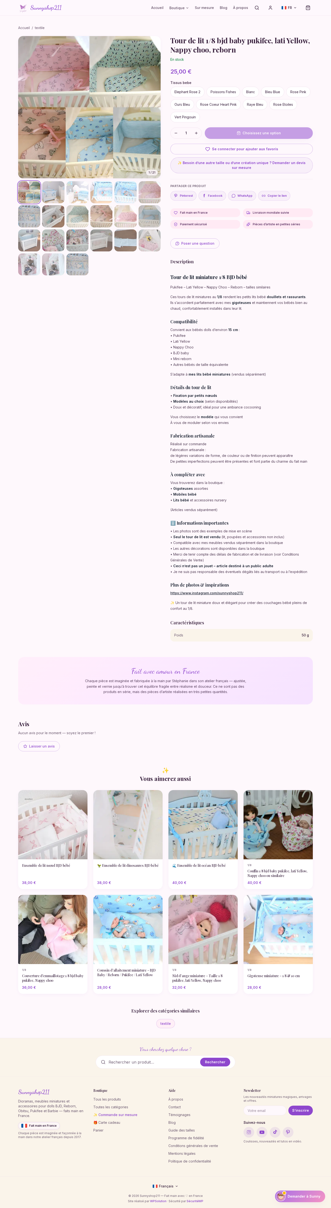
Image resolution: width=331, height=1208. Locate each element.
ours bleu (182, 104)
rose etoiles (283, 104)
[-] (176, 133)
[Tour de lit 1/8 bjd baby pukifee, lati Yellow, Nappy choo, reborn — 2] (53, 192)
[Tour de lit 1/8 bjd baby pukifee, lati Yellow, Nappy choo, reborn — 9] (77, 216)
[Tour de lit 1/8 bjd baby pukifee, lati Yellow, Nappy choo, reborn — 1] (29, 192)
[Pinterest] (288, 1132)
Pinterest (186, 195)
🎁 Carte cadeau (106, 1122)
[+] (196, 133)
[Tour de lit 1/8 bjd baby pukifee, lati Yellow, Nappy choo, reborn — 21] (77, 264)
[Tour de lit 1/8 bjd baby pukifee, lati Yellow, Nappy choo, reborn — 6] (150, 192)
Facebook (213, 195)
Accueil (157, 8)
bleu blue (272, 92)
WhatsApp (244, 195)
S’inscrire (300, 1110)
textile (40, 28)
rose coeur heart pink (218, 104)
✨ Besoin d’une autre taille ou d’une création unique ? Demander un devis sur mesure (242, 165)
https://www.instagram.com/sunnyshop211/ (206, 593)
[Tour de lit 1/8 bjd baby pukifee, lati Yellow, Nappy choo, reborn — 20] (53, 264)
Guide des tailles (181, 1130)
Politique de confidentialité (189, 1161)
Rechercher (215, 1062)
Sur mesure (204, 8)
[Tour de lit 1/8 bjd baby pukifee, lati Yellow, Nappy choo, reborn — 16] (101, 240)
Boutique (177, 8)
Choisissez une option (262, 133)
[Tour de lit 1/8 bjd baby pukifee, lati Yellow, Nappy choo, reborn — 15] (77, 240)
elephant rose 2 (187, 92)
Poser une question (197, 243)
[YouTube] (262, 1132)
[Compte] (270, 8)
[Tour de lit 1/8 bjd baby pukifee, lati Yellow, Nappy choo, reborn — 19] (29, 264)
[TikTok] (275, 1132)
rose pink (298, 92)
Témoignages (179, 1115)
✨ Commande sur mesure (115, 1115)
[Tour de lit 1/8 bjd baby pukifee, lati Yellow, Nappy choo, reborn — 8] (53, 216)
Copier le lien (277, 195)
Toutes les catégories (110, 1107)
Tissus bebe (180, 83)
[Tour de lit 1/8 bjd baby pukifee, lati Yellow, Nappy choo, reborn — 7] (29, 216)
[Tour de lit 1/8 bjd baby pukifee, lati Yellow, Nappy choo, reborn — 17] (125, 240)
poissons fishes (223, 92)
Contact (174, 1107)
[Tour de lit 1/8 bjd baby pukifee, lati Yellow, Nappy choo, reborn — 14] (53, 240)
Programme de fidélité (186, 1138)
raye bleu (255, 104)
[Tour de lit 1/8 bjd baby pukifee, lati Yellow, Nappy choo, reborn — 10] (101, 216)
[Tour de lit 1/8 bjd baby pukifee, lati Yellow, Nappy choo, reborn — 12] (150, 216)
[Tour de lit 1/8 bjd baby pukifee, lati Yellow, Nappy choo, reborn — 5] (125, 192)
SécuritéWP (195, 1201)
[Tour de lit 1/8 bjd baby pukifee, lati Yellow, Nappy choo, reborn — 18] (150, 240)
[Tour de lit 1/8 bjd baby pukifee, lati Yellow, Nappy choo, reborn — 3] (77, 192)
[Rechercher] (257, 8)
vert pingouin (185, 117)
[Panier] (308, 8)
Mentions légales (182, 1153)
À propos (240, 8)
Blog (223, 8)
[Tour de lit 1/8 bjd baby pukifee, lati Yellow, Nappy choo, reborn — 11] (125, 216)
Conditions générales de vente (193, 1146)
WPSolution (158, 1201)
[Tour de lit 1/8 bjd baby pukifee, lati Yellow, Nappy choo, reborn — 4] (101, 192)
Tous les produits (107, 1099)
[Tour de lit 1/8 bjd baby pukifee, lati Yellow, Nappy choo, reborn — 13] (29, 240)
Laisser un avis (42, 746)
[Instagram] (249, 1132)
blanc (250, 92)
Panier (98, 1130)
